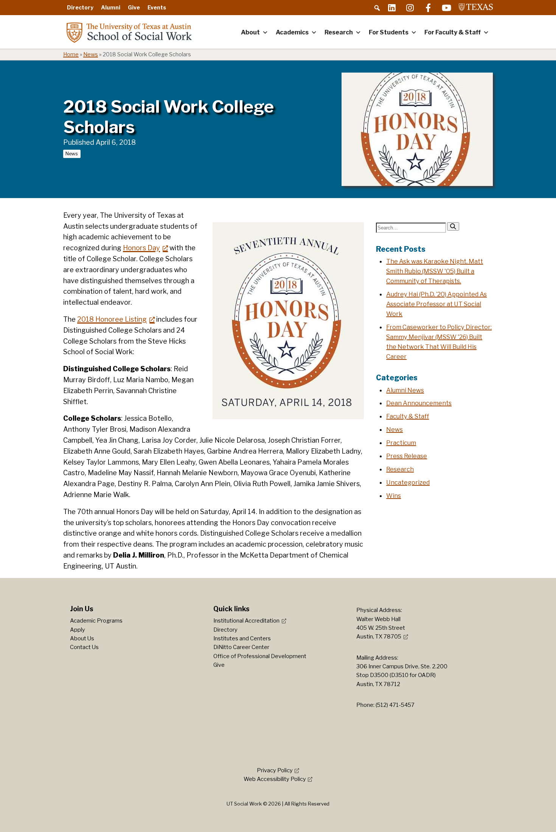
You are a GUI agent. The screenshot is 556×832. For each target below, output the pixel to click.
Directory (80, 7)
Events (157, 7)
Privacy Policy (275, 770)
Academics (292, 32)
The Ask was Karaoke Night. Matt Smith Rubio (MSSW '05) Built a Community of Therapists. (434, 271)
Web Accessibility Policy (275, 779)
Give (134, 7)
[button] (377, 8)
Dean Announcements (419, 403)
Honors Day (141, 248)
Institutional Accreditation (246, 620)
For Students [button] (388, 32)
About (250, 32)
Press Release (406, 456)
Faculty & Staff (407, 416)
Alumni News (405, 390)
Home (71, 54)
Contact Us (84, 647)
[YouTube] (446, 7)
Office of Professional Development (259, 656)
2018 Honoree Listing (112, 319)
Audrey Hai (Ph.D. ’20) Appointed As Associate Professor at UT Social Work (436, 304)
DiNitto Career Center (241, 647)
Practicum (401, 442)
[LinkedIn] (392, 7)
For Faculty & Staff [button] (452, 32)
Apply (77, 629)
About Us (82, 638)
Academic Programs (96, 620)
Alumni (110, 7)
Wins (393, 495)
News (90, 54)
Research (339, 32)
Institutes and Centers (242, 638)
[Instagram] (410, 7)
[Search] (453, 226)
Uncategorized (408, 482)
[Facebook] (428, 7)
